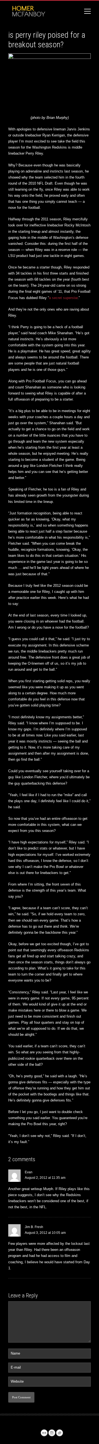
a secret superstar (63, 298)
